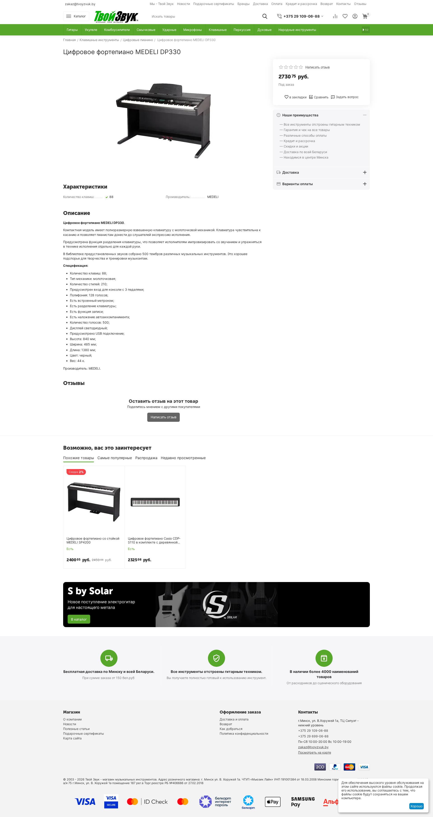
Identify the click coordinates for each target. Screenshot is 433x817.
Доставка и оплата (234, 719)
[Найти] (265, 16)
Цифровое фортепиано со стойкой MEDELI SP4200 (93, 540)
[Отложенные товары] (345, 16)
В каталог (79, 619)
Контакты (343, 4)
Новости (183, 4)
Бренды (243, 4)
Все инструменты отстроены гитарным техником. (216, 671)
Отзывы (360, 4)
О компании (72, 719)
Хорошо (416, 806)
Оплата (276, 4)
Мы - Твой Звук (162, 4)
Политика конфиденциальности (244, 733)
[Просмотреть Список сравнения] (335, 16)
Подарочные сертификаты (213, 4)
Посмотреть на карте (314, 752)
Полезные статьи (76, 729)
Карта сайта (72, 738)
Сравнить (321, 97)
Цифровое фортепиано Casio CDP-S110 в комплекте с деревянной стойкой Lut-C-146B (154, 540)
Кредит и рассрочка (301, 4)
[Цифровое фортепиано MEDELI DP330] (163, 119)
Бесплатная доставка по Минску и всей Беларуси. (108, 671)
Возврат (326, 4)
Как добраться (231, 729)
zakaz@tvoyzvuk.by (80, 4)
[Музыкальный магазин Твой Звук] (116, 16)
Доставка (260, 4)
